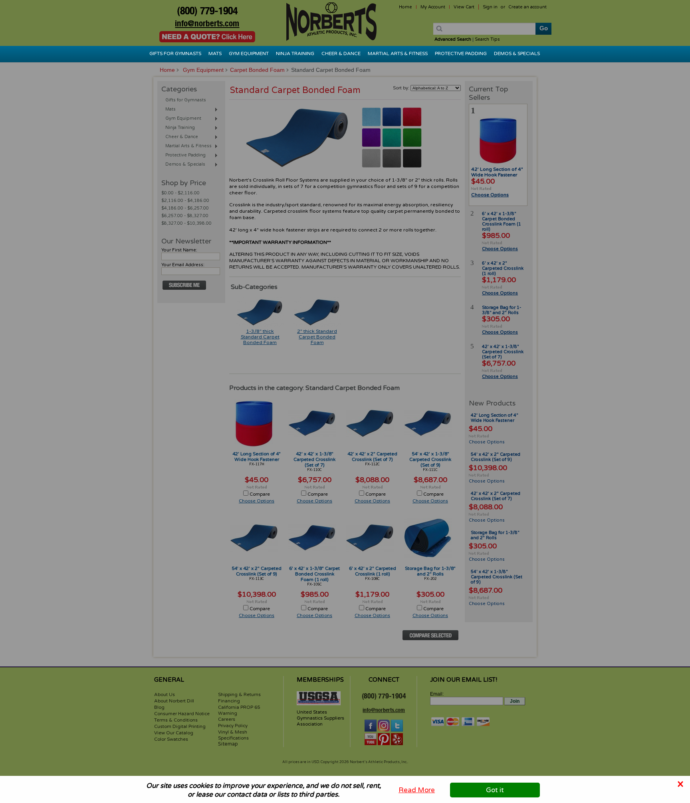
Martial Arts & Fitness (398, 53)
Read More (417, 790)
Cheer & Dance (341, 53)
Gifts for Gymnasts (175, 53)
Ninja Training (295, 53)
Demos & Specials (517, 53)
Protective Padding (461, 53)
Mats (215, 53)
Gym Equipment (249, 53)
